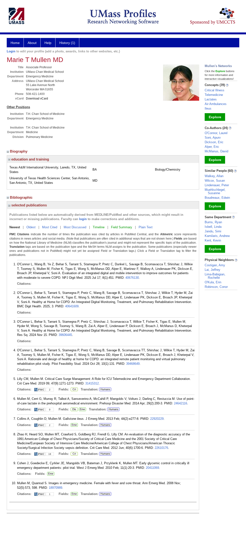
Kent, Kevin (213, 240)
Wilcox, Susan (215, 180)
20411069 (152, 468)
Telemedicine (214, 95)
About (32, 43)
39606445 (65, 335)
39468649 (133, 363)
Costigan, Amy (215, 265)
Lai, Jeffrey (212, 270)
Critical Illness (214, 90)
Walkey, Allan (214, 176)
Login (11, 51)
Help (47, 43)
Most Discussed (75, 227)
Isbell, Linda (213, 227)
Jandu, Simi (213, 231)
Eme (82, 409)
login (83, 219)
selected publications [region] (28, 205)
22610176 (161, 448)
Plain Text (146, 227)
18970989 (55, 487)
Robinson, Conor (216, 287)
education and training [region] (29, 159)
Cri (73, 389)
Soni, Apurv (213, 137)
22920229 (157, 419)
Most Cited (49, 227)
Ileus (208, 108)
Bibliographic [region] (21, 197)
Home (15, 43)
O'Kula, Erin (213, 282)
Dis (73, 409)
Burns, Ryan (213, 222)
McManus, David (216, 151)
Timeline (99, 227)
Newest (14, 227)
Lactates (211, 99)
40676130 (132, 277)
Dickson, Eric (214, 142)
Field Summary (121, 227)
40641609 (72, 306)
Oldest (31, 227)
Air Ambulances (216, 104)
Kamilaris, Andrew (217, 236)
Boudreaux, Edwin (217, 197)
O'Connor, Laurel (216, 133)
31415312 (92, 383)
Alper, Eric (212, 146)
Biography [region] (19, 151)
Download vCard (37, 98)
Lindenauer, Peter (217, 185)
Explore (215, 117)
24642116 (180, 403)
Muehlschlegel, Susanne (215, 191)
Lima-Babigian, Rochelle (215, 275)
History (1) (67, 43)
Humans (105, 389)
